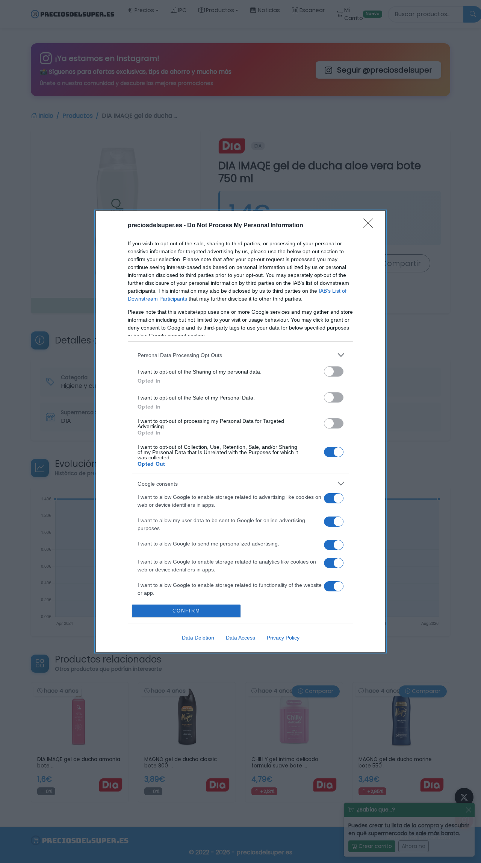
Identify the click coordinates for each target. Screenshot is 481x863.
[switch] (333, 371)
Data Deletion (198, 638)
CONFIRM (186, 611)
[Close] (370, 226)
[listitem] (240, 355)
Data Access (240, 638)
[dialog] (240, 431)
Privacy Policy (283, 638)
